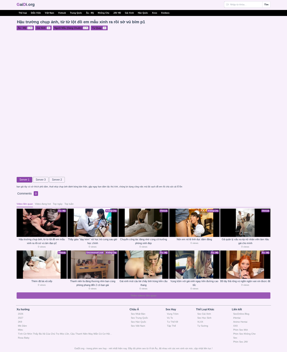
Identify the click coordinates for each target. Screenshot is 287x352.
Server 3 (41, 179)
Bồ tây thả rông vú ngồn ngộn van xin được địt (245, 281)
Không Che (103, 13)
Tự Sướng (202, 325)
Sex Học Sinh (204, 317)
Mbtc (20, 329)
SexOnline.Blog (241, 313)
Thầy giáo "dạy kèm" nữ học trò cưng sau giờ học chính (92, 241)
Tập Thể (171, 325)
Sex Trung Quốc (139, 317)
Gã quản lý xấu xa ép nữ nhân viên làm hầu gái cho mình (245, 241)
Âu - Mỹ (90, 13)
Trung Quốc (76, 13)
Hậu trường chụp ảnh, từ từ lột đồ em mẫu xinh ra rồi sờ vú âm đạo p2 (42, 241)
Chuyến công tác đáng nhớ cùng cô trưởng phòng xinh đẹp (143, 241)
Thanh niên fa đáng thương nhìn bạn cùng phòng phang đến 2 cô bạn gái (92, 283)
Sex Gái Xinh (204, 313)
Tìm (266, 4)
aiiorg (26, 4)
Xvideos (165, 13)
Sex (235, 337)
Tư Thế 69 (172, 321)
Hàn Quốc (143, 13)
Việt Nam (49, 13)
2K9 (20, 321)
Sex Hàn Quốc (138, 321)
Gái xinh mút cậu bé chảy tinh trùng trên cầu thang (143, 283)
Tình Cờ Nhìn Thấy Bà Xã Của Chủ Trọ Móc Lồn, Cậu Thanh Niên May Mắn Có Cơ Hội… (65, 333)
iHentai (236, 317)
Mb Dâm (22, 325)
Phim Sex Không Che (244, 333)
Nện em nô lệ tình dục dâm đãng (194, 239)
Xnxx (154, 13)
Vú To (170, 317)
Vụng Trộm (173, 313)
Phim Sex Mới (240, 329)
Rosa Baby (23, 337)
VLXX (200, 321)
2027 (20, 317)
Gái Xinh (129, 13)
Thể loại (23, 13)
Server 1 (24, 179)
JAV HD (117, 13)
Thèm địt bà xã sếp (41, 281)
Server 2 (57, 179)
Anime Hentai (240, 321)
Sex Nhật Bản (138, 313)
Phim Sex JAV (240, 341)
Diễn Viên (36, 13)
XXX (235, 325)
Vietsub (62, 13)
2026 (20, 313)
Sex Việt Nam (138, 325)
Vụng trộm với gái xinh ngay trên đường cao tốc (194, 283)
